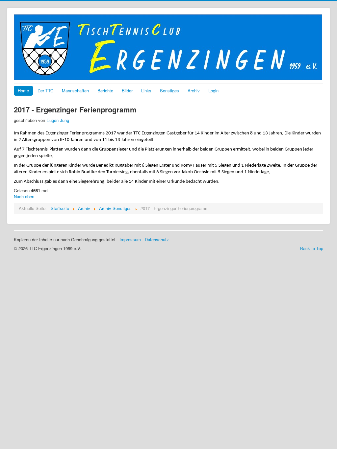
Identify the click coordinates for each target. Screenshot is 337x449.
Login (213, 90)
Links (146, 90)
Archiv (194, 90)
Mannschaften (75, 90)
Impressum (130, 239)
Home (23, 90)
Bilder (127, 90)
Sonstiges (169, 90)
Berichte (105, 90)
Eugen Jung (57, 120)
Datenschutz (157, 239)
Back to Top (311, 248)
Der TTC (45, 90)
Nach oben (24, 196)
